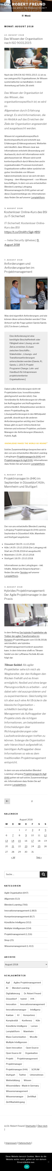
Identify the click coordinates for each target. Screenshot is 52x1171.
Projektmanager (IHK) (17, 1069)
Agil (8, 982)
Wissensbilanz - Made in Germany (22, 1085)
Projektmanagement (14, 934)
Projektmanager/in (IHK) (29, 456)
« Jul (13, 857)
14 (13, 841)
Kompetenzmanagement (16, 916)
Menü (27, 15)
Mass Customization (16, 1037)
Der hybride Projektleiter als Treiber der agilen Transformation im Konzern (25, 636)
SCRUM (35, 1069)
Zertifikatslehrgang (15, 1102)
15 (19, 841)
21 (13, 846)
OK (26, 1166)
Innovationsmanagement (16, 910)
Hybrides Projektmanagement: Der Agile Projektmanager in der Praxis (25, 595)
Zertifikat (31, 1096)
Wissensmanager (14, 1096)
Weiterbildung (13, 1080)
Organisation (31, 1053)
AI (7, 988)
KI (18, 1015)
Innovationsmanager (16, 1009)
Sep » (39, 857)
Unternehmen (36, 1075)
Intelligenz (35, 1009)
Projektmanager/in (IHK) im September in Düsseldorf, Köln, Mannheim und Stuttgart (24, 482)
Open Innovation (14, 1047)
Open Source (32, 1047)
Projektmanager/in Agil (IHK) (18, 460)
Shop (6, 940)
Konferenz (27, 1020)
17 (32, 841)
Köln (38, 1020)
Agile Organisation (13, 893)
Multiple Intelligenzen (14, 928)
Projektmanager (14, 1064)
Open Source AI (13, 1053)
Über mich (42, 1126)
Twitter (22, 1075)
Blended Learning (13, 904)
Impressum (11, 1143)
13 (6, 841)
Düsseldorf (11, 999)
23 (26, 846)
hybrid (24, 999)
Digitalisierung (13, 993)
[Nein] (48, 1161)
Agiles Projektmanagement (27, 982)
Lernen (34, 1026)
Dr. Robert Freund (25, 4)
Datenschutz (24, 1143)
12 (45, 835)
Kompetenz (29, 1015)
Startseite (31, 1126)
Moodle (33, 1037)
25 (39, 846)
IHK (32, 999)
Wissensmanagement (15, 946)
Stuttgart (10, 1075)
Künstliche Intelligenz (14, 922)
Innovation (11, 1004)
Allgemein (9, 899)
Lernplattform (38, 197)
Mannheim (28, 1031)
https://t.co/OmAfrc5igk (19, 232)
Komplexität (12, 1020)
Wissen (27, 1080)
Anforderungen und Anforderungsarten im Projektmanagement (19, 267)
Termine (24, 572)
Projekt (9, 1058)
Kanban (9, 1015)
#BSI (37, 232)
